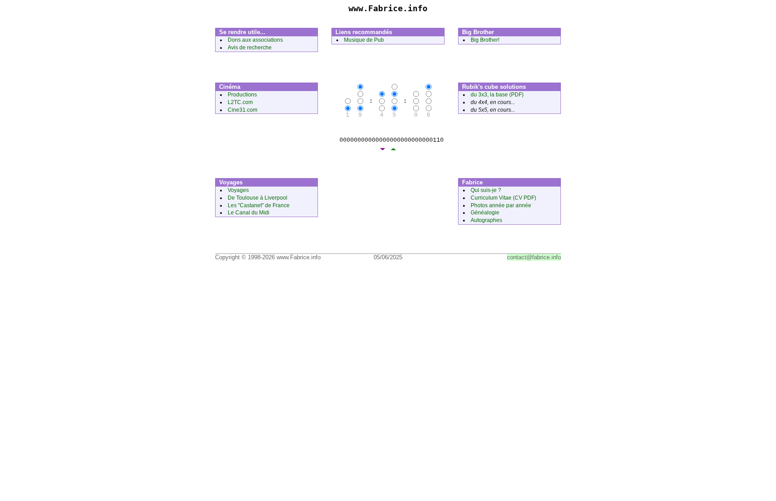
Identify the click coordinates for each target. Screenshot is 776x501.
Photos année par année (501, 205)
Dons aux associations (255, 40)
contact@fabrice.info (534, 257)
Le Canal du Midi (248, 212)
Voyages (238, 190)
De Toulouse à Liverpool (257, 198)
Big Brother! (485, 40)
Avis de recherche (250, 47)
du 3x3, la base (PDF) (497, 94)
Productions (242, 94)
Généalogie (485, 212)
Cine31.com (242, 110)
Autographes (486, 220)
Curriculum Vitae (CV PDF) (503, 198)
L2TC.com (240, 102)
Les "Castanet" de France (259, 205)
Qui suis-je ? (486, 190)
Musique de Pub (364, 40)
